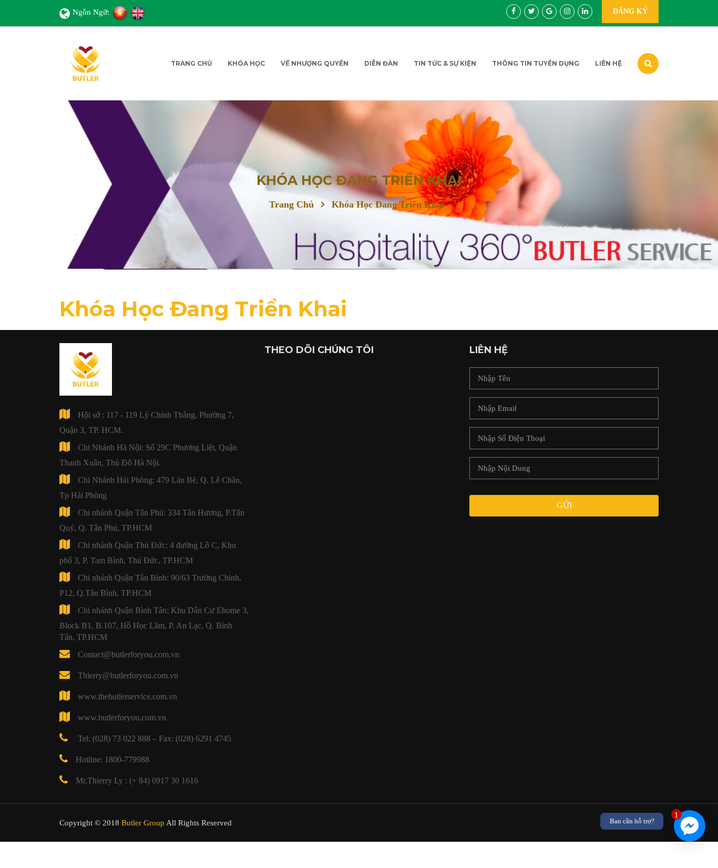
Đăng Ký (630, 11)
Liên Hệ (608, 63)
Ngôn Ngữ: (91, 12)
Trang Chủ (191, 63)
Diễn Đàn (381, 63)
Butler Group (143, 823)
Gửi (564, 505)
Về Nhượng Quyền (314, 63)
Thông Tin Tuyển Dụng (535, 63)
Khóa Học (246, 63)
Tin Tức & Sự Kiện (445, 63)
